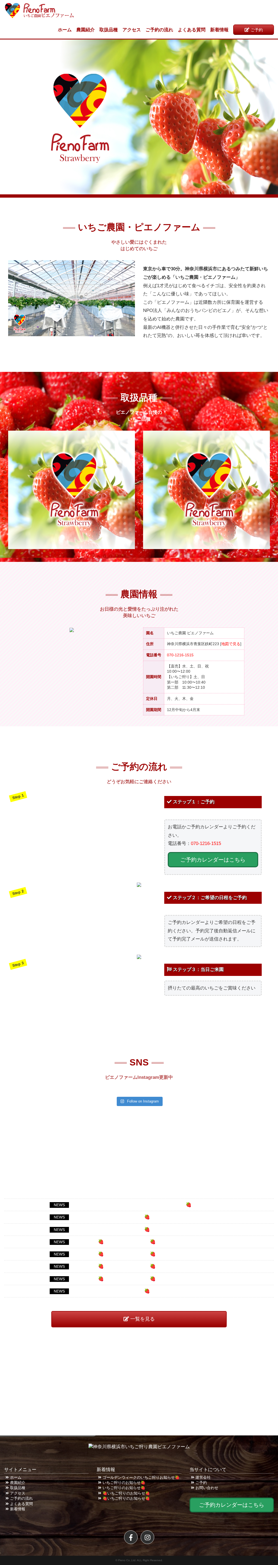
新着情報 (219, 29)
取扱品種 (108, 29)
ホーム (65, 29)
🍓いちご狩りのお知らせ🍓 (126, 1493)
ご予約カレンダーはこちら (212, 860)
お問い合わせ (206, 1488)
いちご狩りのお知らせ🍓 (124, 1483)
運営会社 (203, 1477)
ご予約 (257, 29)
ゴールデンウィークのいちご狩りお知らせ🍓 (141, 1477)
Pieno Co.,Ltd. (127, 1560)
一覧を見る (142, 1319)
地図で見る (230, 644)
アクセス (131, 29)
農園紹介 (85, 29)
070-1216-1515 (180, 655)
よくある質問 (192, 29)
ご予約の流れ (159, 29)
